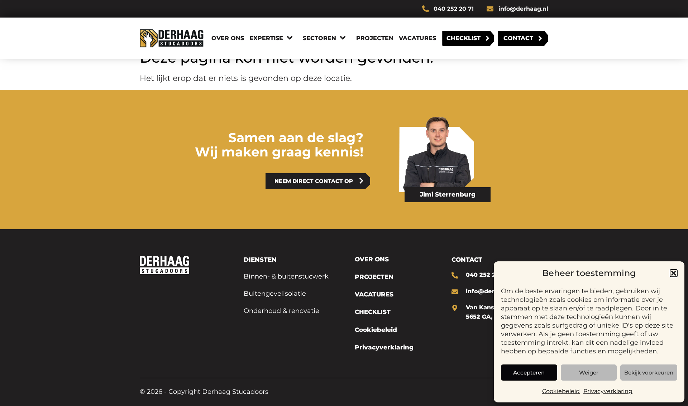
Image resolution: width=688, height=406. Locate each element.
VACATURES (374, 294)
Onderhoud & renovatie (281, 311)
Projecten (374, 38)
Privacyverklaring (607, 391)
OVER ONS (372, 259)
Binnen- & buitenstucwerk (286, 276)
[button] (673, 273)
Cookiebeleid (561, 391)
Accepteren (529, 372)
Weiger (588, 372)
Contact (518, 38)
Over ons (227, 38)
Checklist (463, 38)
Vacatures (417, 38)
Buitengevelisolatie (275, 294)
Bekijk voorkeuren (648, 372)
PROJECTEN (374, 276)
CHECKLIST (373, 311)
